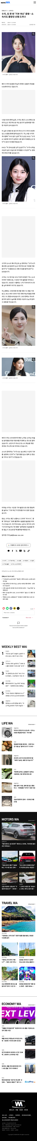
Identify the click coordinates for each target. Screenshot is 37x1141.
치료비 (26, 560)
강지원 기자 (32, 24)
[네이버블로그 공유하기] (20, 551)
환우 (33, 560)
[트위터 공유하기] (16, 551)
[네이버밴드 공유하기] (24, 551)
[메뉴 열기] (34, 2)
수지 (5, 560)
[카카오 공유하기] (8, 551)
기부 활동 (6, 564)
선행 (19, 560)
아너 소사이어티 (16, 564)
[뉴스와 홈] (5, 2)
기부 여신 (12, 560)
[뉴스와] (18, 1104)
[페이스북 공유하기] (12, 551)
